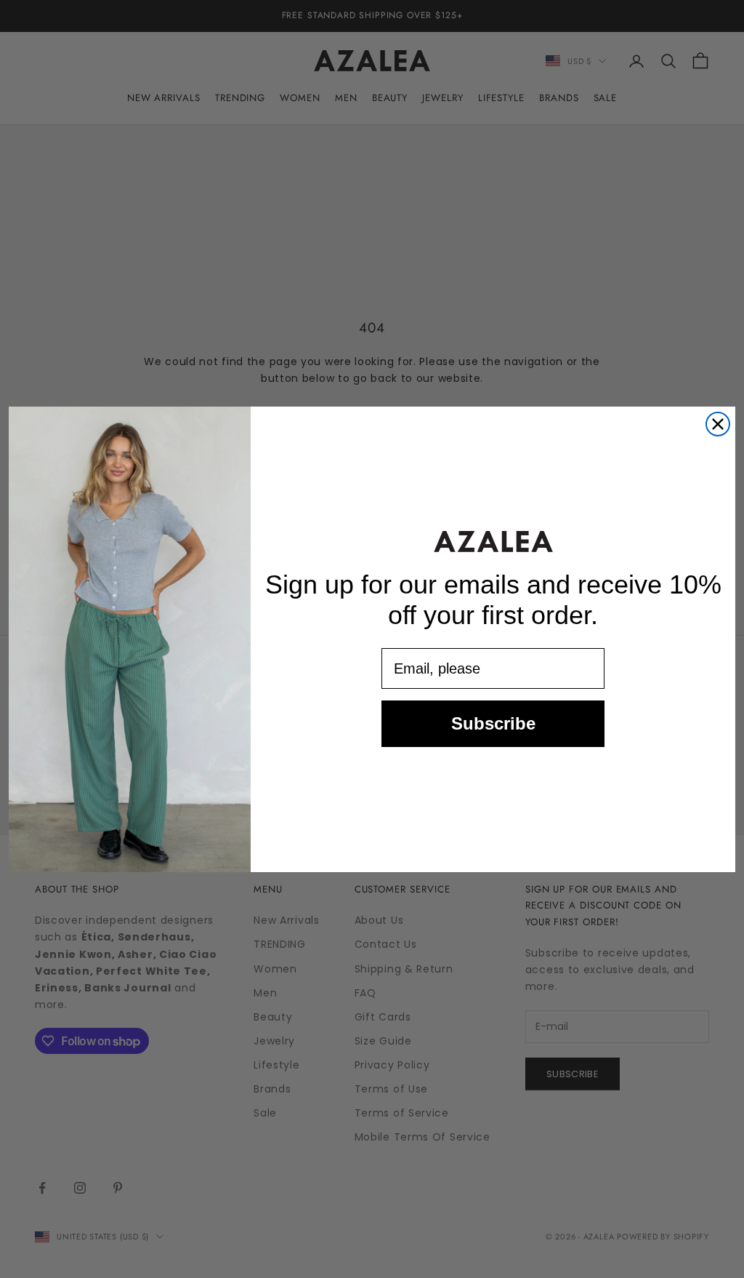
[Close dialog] (717, 424)
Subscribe (493, 723)
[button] (493, 541)
